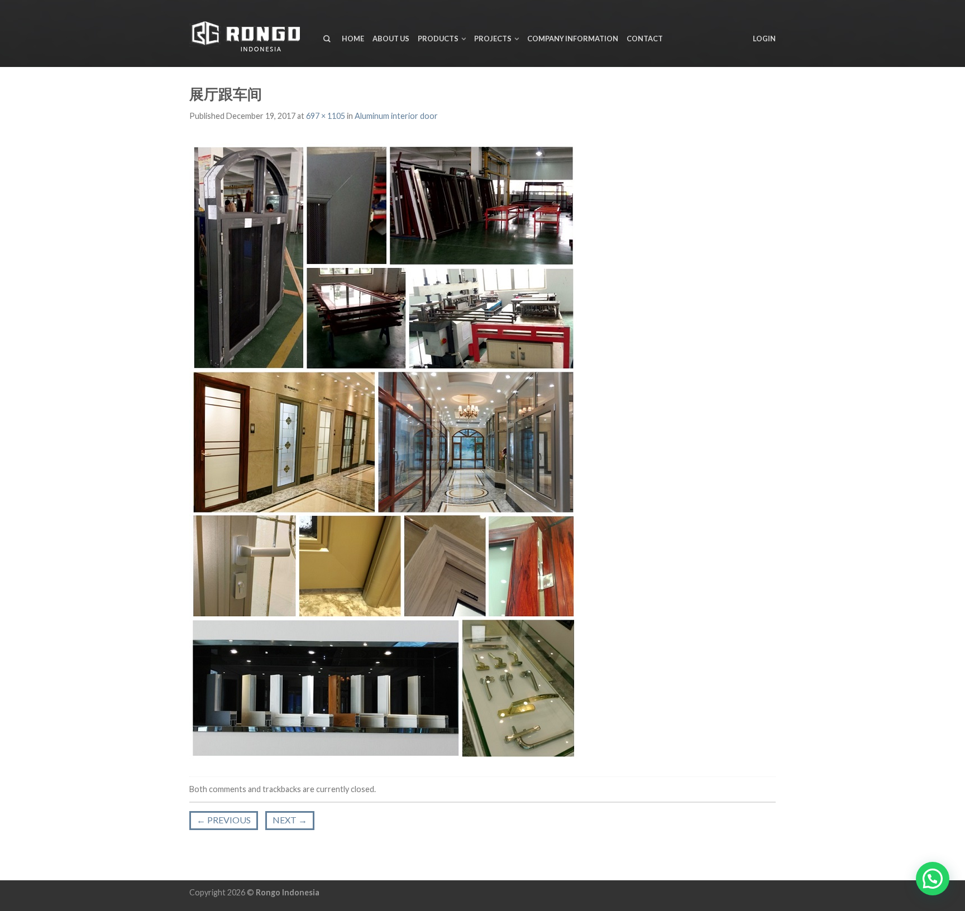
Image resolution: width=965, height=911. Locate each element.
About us (390, 38)
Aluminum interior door (396, 116)
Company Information (572, 38)
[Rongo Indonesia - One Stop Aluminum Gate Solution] (248, 34)
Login (764, 38)
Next (290, 819)
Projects (493, 38)
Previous (224, 819)
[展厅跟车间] (384, 449)
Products (438, 38)
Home (353, 38)
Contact (645, 38)
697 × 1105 (325, 116)
